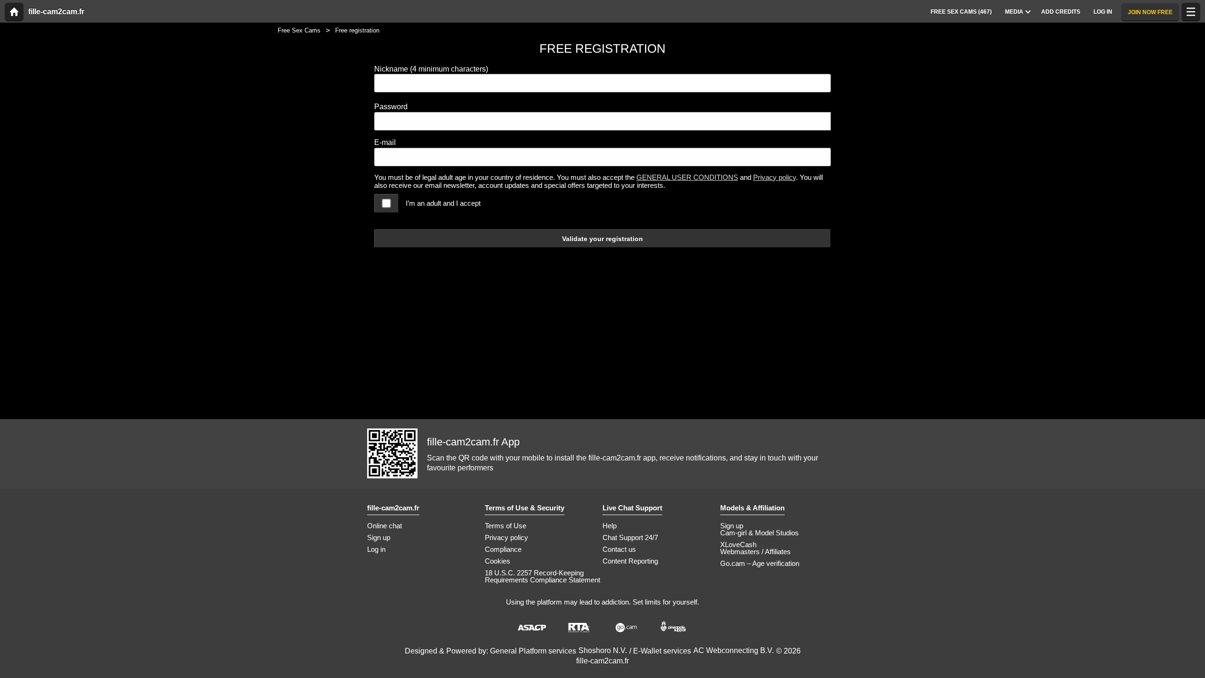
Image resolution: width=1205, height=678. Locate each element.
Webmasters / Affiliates (755, 552)
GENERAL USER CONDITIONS (687, 177)
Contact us (619, 549)
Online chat (384, 526)
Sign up (378, 537)
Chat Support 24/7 (630, 537)
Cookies (497, 561)
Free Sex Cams (299, 30)
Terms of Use (505, 526)
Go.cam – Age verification (759, 563)
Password (391, 107)
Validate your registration (602, 238)
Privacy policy (774, 177)
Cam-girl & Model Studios (759, 533)
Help (609, 526)
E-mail (385, 142)
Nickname (431, 69)
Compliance (503, 549)
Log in (376, 549)
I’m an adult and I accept (443, 203)
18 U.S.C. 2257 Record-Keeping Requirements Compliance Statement (542, 576)
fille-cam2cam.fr (56, 12)
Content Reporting (630, 561)
